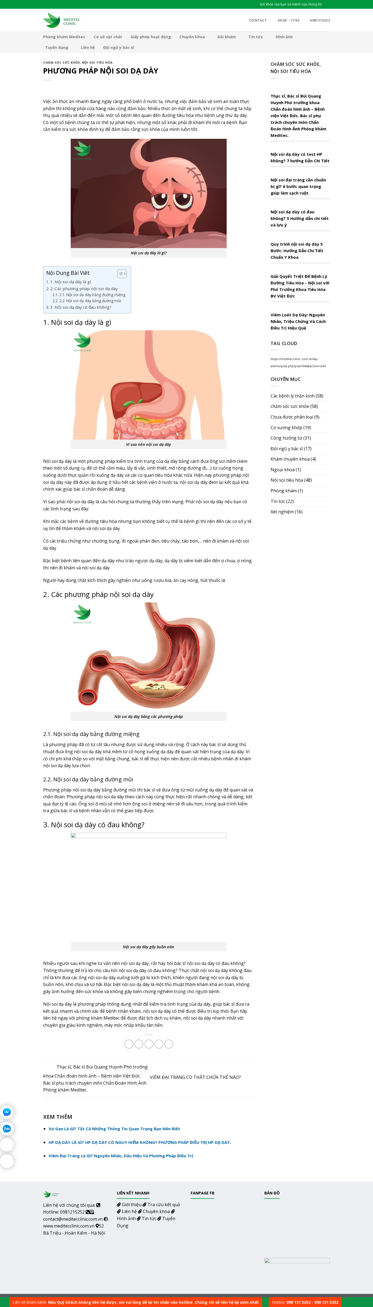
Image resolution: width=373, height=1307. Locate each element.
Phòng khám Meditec (64, 36)
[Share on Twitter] (138, 1044)
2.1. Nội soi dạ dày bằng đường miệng (92, 294)
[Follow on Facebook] (46, 4)
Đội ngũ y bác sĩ (118, 47)
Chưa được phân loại (292, 417)
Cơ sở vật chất (108, 36)
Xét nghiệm (282, 512)
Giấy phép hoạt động (151, 36)
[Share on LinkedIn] (168, 1044)
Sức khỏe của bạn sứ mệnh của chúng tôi (291, 4)
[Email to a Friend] (148, 1044)
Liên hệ (88, 47)
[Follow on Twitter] (62, 4)
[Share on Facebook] (129, 1044)
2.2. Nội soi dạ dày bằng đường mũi (90, 300)
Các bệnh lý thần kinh (293, 396)
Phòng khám (284, 491)
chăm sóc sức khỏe (61, 62)
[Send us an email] (70, 4)
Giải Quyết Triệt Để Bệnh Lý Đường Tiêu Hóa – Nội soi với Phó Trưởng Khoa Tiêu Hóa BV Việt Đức (300, 286)
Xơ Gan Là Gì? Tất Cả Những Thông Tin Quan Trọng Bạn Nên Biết (114, 1128)
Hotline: (305, 1302)
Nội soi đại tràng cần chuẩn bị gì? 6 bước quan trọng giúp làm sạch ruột (298, 186)
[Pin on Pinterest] (158, 1044)
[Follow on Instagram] (54, 4)
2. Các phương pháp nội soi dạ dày (84, 288)
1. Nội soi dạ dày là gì (70, 281)
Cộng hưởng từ (286, 438)
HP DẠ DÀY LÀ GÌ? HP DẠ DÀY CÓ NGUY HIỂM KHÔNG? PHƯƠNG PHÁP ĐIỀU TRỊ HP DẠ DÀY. (140, 1142)
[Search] (328, 4)
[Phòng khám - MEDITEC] (62, 20)
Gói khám (226, 36)
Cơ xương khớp (286, 428)
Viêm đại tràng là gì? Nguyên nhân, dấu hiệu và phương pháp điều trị (121, 1155)
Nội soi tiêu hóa (97, 62)
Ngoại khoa (283, 470)
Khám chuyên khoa (290, 459)
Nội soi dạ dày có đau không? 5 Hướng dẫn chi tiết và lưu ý (300, 218)
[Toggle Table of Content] (119, 273)
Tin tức (255, 36)
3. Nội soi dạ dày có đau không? (80, 307)
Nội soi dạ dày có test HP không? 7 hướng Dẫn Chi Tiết (300, 157)
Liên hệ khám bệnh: (136, 1302)
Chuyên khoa (192, 36)
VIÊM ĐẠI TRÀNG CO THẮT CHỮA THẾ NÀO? (196, 1078)
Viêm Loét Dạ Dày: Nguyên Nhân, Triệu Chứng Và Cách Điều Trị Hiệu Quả (298, 321)
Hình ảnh (284, 36)
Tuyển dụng (56, 47)
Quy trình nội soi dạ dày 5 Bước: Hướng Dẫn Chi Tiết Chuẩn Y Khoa (297, 250)
